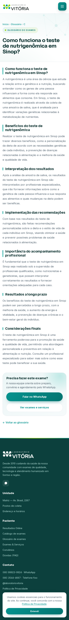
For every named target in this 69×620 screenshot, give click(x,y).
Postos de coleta (12, 505)
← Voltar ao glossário (16, 422)
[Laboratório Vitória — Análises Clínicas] (16, 7)
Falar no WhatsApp (35, 396)
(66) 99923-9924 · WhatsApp (19, 572)
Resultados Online (12, 528)
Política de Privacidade (15, 588)
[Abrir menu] (62, 6)
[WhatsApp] (6, 483)
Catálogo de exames (14, 533)
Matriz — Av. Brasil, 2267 (16, 500)
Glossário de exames (14, 539)
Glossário (16, 24)
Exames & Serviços (13, 544)
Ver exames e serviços (34, 407)
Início (6, 24)
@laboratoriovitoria (13, 583)
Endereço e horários (14, 511)
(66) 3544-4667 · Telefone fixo (20, 577)
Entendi (34, 611)
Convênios (8, 549)
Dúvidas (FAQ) (10, 555)
